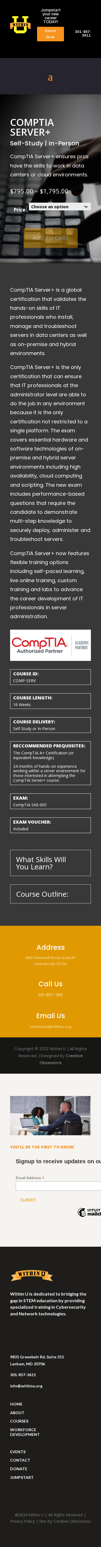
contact (20, 1460)
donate (18, 1468)
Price (19, 210)
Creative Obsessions (72, 1521)
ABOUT (17, 1412)
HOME (16, 1404)
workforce (23, 1429)
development (25, 1434)
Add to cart (51, 238)
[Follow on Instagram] (14, 1329)
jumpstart (22, 1477)
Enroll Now (50, 34)
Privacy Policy (22, 1521)
